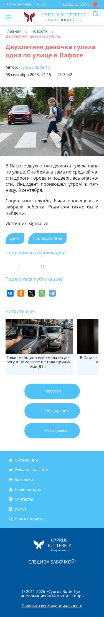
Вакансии (24, 479)
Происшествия (47, 238)
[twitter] (46, 573)
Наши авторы (28, 489)
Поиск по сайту (29, 518)
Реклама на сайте (31, 469)
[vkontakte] (71, 573)
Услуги (21, 509)
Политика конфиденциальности (52, 606)
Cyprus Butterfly (34, 67)
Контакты (24, 499)
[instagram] (33, 573)
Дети (15, 238)
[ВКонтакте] (10, 293)
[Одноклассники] (21, 293)
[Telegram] (52, 293)
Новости (39, 31)
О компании (26, 460)
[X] (31, 293)
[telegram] (59, 573)
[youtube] (84, 573)
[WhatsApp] (42, 293)
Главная (14, 31)
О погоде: (70, 4)
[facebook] (20, 573)
